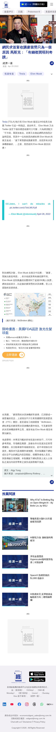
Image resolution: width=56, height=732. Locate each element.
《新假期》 (18, 690)
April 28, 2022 (43, 214)
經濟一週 (8, 63)
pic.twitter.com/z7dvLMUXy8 (23, 208)
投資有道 (9, 74)
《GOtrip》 (30, 690)
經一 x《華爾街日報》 (35, 4)
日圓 (20, 12)
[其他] (52, 63)
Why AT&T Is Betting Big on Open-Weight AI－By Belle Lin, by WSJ (42, 503)
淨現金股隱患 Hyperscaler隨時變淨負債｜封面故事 (41, 559)
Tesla (22, 74)
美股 (5, 66)
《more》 (35, 693)
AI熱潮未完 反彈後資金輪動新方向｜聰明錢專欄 (41, 597)
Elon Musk (36, 74)
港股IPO (8, 12)
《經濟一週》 (35, 696)
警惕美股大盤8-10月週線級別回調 (41, 520)
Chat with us (16, 722)
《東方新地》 (23, 693)
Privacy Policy (39, 722)
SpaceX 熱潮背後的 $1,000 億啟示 (39, 576)
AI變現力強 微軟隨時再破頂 (41, 539)
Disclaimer (27, 722)
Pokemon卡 (34, 12)
